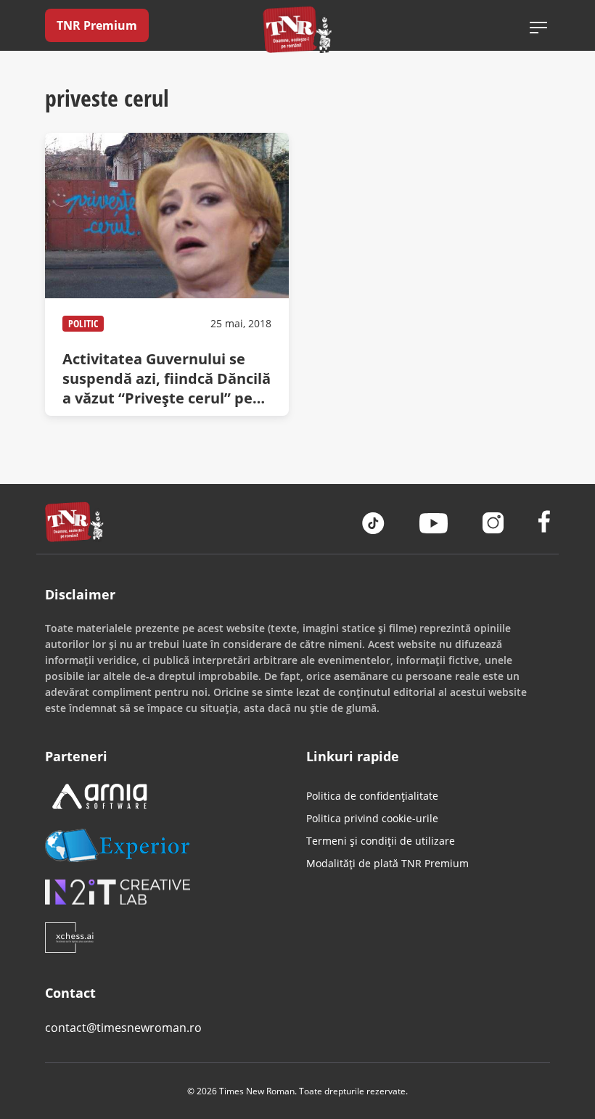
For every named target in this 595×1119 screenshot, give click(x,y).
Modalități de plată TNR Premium (387, 863)
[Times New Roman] (297, 29)
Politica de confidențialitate (372, 796)
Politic (83, 323)
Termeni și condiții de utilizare (380, 841)
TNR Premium (97, 25)
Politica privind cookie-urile (372, 818)
